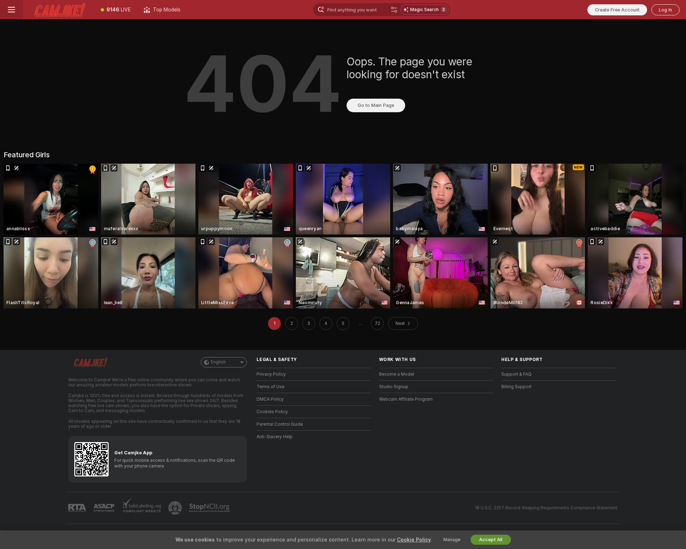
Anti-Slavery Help (275, 436)
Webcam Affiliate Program (406, 399)
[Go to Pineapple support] (175, 508)
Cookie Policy (414, 540)
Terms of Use (270, 386)
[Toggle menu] (11, 9)
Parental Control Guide (280, 424)
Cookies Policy (272, 411)
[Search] (394, 10)
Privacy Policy (271, 374)
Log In (665, 10)
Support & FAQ (516, 374)
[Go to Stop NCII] (210, 508)
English (218, 362)
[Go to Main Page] (58, 9)
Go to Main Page (376, 105)
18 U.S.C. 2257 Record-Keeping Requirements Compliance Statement (546, 507)
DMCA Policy (270, 399)
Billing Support (516, 386)
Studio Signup (393, 386)
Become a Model (396, 374)
